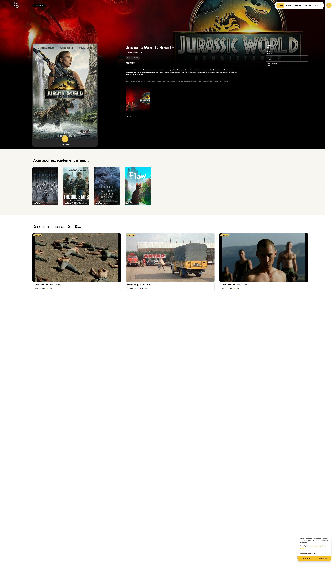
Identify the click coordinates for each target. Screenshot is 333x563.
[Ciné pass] (316, 5)
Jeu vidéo (289, 5)
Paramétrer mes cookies (307, 553)
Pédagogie (307, 5)
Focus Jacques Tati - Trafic (139, 285)
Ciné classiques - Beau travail (47, 285)
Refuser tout (306, 558)
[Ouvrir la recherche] (320, 5)
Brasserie (298, 5)
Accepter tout (323, 558)
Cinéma (280, 5)
